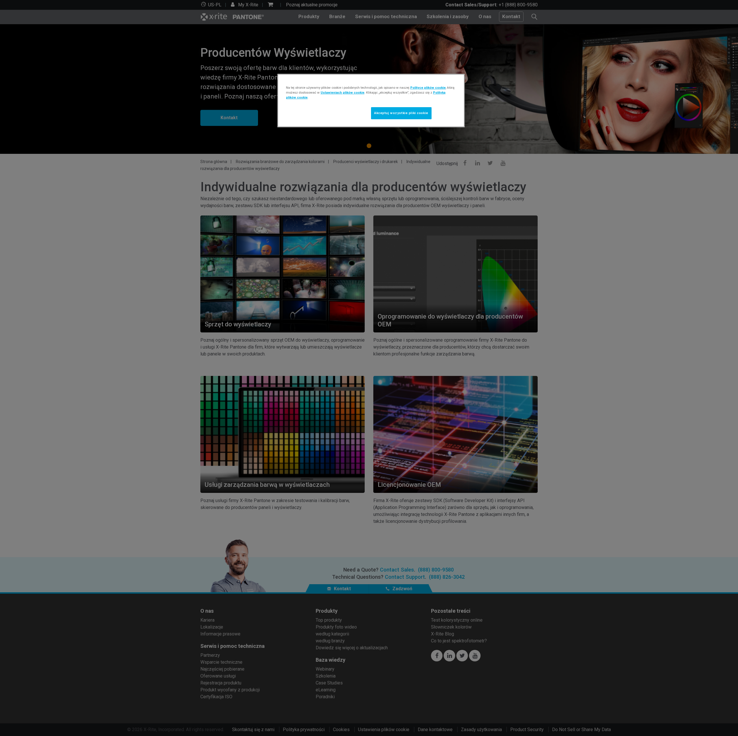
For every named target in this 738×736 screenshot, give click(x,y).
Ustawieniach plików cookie (342, 92)
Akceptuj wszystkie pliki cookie (401, 113)
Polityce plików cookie (428, 88)
